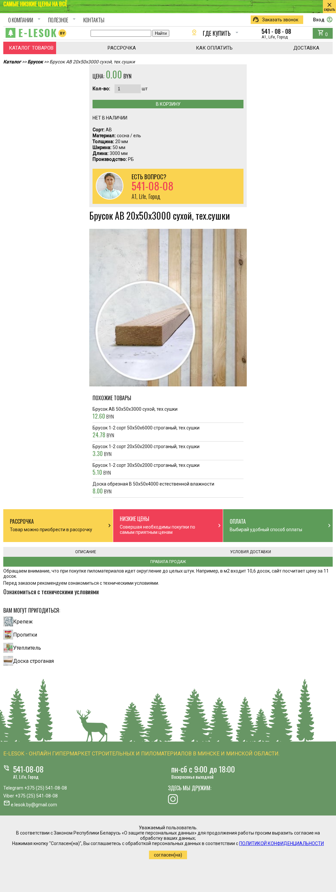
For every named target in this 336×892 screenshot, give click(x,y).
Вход (323, 19)
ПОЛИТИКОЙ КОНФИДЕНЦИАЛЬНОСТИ (281, 843)
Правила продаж (168, 561)
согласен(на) (168, 855)
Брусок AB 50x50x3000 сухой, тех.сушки (135, 413)
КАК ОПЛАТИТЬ (214, 48)
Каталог (12, 61)
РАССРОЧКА (122, 48)
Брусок (35, 61)
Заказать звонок (275, 20)
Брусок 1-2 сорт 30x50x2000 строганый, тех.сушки (146, 469)
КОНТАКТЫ (93, 20)
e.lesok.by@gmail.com (34, 804)
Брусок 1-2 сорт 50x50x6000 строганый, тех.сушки (146, 432)
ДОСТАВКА (306, 48)
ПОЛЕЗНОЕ (62, 20)
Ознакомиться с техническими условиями (51, 591)
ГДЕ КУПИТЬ (215, 33)
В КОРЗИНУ (168, 104)
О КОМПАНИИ (25, 20)
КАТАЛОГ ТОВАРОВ (31, 48)
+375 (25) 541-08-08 (45, 788)
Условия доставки (250, 552)
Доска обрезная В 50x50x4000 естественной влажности (153, 488)
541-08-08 (28, 769)
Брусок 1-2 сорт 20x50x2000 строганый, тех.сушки (146, 451)
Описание (85, 552)
